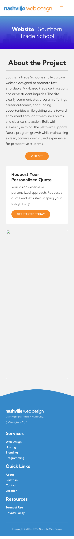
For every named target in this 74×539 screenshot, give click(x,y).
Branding (12, 452)
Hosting (11, 447)
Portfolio (12, 480)
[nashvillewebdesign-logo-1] (28, 6)
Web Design (14, 442)
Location (11, 490)
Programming (15, 458)
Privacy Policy (15, 513)
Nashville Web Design (50, 529)
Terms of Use (14, 507)
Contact (11, 485)
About (10, 474)
